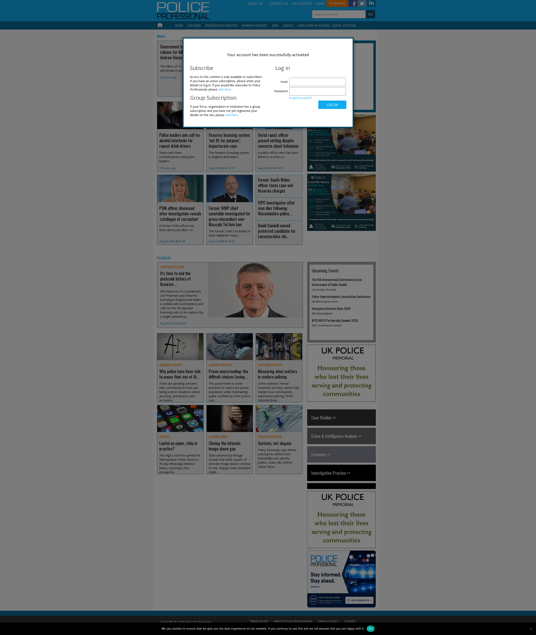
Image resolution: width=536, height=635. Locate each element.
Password (280, 91)
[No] (531, 629)
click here (224, 89)
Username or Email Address (280, 79)
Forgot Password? (300, 98)
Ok (370, 628)
